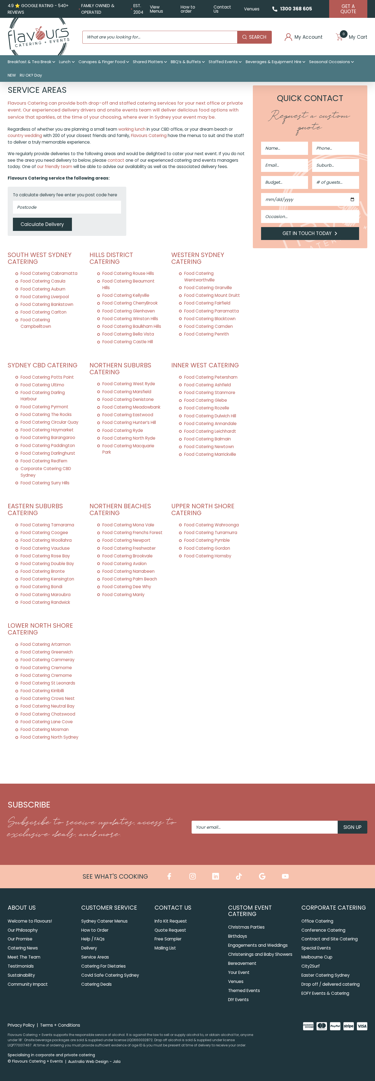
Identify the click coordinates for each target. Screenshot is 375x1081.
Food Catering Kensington (47, 579)
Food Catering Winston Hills (130, 319)
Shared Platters (148, 62)
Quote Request (170, 930)
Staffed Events (223, 62)
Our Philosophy (23, 930)
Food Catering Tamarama (47, 525)
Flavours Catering (149, 135)
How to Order (94, 930)
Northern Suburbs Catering (120, 368)
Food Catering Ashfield (207, 385)
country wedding (25, 135)
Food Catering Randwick (45, 602)
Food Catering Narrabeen (128, 571)
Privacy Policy (21, 1025)
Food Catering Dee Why (126, 587)
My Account (309, 37)
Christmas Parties (246, 927)
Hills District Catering (111, 258)
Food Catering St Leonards (48, 683)
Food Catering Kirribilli (42, 691)
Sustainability (21, 975)
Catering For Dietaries (103, 966)
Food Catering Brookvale (127, 556)
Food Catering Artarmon (46, 644)
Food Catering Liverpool (45, 297)
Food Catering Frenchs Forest (132, 532)
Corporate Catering (333, 908)
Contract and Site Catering (329, 939)
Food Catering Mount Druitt (212, 295)
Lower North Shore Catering (40, 629)
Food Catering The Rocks (46, 414)
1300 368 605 (296, 8)
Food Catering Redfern (44, 461)
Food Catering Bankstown (47, 304)
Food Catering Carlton (43, 312)
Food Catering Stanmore (209, 392)
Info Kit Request (171, 921)
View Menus (156, 9)
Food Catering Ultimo (42, 385)
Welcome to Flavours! (30, 921)
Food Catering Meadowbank (131, 407)
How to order (188, 9)
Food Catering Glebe (205, 400)
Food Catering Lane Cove (47, 722)
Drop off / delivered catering (330, 984)
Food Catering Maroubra (46, 594)
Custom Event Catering (250, 911)
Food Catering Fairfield (207, 303)
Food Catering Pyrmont (44, 407)
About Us (22, 908)
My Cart (355, 37)
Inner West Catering (205, 365)
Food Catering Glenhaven (128, 311)
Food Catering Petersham (210, 377)
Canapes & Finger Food (102, 62)
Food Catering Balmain (207, 439)
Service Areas (95, 957)
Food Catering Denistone (128, 399)
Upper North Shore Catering (202, 509)
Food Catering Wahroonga (211, 525)
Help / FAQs (93, 939)
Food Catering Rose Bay (45, 556)
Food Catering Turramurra (210, 532)
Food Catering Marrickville (210, 454)
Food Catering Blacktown (210, 319)
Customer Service (109, 908)
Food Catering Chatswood (48, 714)
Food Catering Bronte (43, 571)
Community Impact (28, 984)
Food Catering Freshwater (129, 548)
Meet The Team (24, 957)
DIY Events (238, 999)
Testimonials (21, 966)
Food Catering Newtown (209, 446)
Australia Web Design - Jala (94, 1061)
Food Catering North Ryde (128, 438)
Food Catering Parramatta (211, 311)
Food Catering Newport (126, 540)
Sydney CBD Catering (42, 365)
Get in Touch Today (307, 233)
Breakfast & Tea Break (29, 62)
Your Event (239, 972)
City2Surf (310, 966)
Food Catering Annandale (210, 423)
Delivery (89, 948)
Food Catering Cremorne (46, 668)
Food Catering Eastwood (127, 415)
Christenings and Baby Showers (260, 954)
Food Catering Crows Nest (48, 698)
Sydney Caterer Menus (104, 921)
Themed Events (244, 990)
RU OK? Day (31, 75)
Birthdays (237, 936)
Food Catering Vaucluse (45, 548)
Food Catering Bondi (41, 587)
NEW (12, 75)
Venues (251, 9)
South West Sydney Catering (40, 258)
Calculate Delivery (42, 224)
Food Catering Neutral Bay (47, 706)
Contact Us (222, 9)
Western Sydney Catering (197, 258)
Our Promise (20, 939)
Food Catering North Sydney (49, 737)
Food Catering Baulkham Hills (131, 326)
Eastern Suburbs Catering (35, 509)
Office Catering (317, 921)
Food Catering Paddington (48, 445)
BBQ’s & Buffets (186, 62)
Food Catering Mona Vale (128, 525)
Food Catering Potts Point (47, 377)
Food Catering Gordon (207, 548)
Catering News (23, 948)
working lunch (131, 129)
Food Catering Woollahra (46, 540)
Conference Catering (323, 930)
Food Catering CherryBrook (130, 303)
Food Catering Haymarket (47, 430)
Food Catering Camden (208, 326)
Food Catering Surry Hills (45, 483)
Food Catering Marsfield (126, 392)
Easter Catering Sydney (325, 975)
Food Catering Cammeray (47, 660)
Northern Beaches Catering (120, 509)
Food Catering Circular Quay (49, 422)
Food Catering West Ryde (128, 384)
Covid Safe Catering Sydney (110, 975)
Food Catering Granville (208, 287)
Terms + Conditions (60, 1025)
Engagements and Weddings (258, 945)
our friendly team (54, 166)
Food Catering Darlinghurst (48, 453)
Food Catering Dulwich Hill (210, 416)
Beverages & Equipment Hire (273, 62)
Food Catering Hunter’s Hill (129, 422)
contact (116, 160)
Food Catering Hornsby (207, 556)
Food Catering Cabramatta (49, 273)
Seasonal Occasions (329, 62)
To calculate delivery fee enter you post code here (65, 195)
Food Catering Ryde (122, 430)
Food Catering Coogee (44, 532)
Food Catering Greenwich (47, 652)
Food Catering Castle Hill (127, 342)
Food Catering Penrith (206, 334)
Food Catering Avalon (124, 563)
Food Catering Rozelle (206, 408)
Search (257, 37)
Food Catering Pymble (207, 540)
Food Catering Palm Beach (129, 579)
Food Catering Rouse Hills (128, 273)
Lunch (65, 62)
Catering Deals (96, 984)
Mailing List (165, 948)
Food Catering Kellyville (125, 295)
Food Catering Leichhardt (210, 431)
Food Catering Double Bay (47, 563)
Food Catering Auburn (43, 289)
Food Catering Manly (123, 594)
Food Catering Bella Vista (128, 334)
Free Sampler (168, 939)
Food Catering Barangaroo (48, 437)
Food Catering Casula (43, 281)
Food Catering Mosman (45, 729)
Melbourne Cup (316, 957)
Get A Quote (348, 9)
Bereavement (242, 963)
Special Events (316, 948)
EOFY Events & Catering (325, 993)
